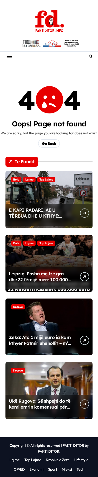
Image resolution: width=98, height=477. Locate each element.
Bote (16, 179)
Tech (80, 469)
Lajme (29, 179)
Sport (52, 469)
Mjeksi (67, 469)
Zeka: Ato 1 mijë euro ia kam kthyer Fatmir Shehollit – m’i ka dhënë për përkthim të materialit (40, 346)
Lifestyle (81, 459)
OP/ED (19, 469)
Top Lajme (46, 179)
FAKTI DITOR (73, 445)
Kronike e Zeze (58, 459)
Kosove (18, 307)
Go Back (49, 143)
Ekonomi (36, 469)
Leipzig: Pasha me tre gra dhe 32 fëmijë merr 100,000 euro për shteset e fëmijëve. (38, 279)
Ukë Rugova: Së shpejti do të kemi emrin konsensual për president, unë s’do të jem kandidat (39, 410)
